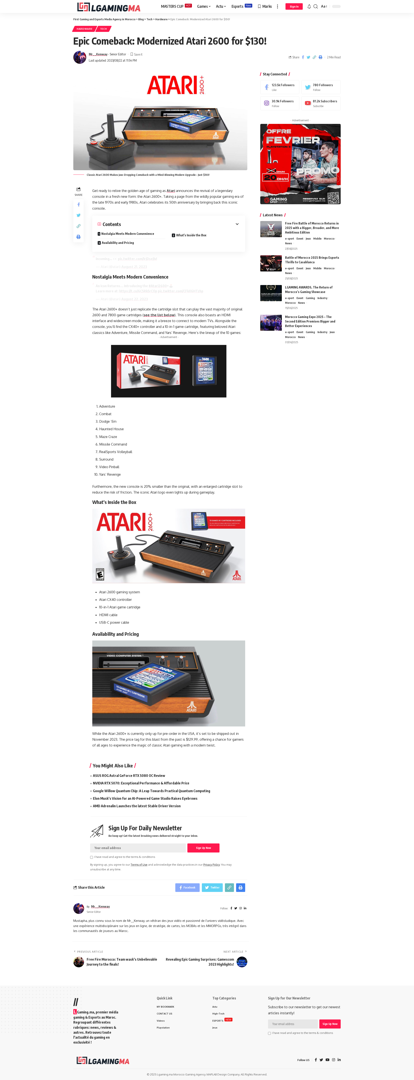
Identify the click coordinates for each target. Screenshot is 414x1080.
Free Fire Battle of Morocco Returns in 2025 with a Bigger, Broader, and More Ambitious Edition (312, 227)
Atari (171, 191)
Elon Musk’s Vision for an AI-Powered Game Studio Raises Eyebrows (145, 798)
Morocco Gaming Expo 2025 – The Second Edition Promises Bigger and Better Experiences (310, 321)
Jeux (308, 238)
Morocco (329, 238)
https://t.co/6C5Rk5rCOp (138, 291)
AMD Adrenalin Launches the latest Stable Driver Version (137, 806)
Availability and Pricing (118, 243)
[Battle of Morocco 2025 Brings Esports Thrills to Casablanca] (271, 263)
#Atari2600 (158, 286)
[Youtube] (321, 103)
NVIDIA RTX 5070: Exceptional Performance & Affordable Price (141, 783)
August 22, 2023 (134, 299)
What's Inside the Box (191, 235)
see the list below (159, 315)
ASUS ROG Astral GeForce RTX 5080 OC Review (129, 775)
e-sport (289, 238)
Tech (103, 28)
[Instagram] (280, 103)
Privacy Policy (211, 864)
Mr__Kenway (98, 54)
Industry (322, 298)
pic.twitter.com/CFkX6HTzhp (180, 291)
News (288, 243)
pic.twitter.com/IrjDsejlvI (137, 259)
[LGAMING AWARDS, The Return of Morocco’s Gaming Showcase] (271, 293)
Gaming (310, 298)
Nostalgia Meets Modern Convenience (127, 233)
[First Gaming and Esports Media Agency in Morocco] (113, 6)
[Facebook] (280, 87)
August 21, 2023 (134, 267)
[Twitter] (321, 87)
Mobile (317, 238)
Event (299, 238)
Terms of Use (139, 864)
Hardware (85, 28)
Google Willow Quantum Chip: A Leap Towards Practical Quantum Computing (151, 791)
